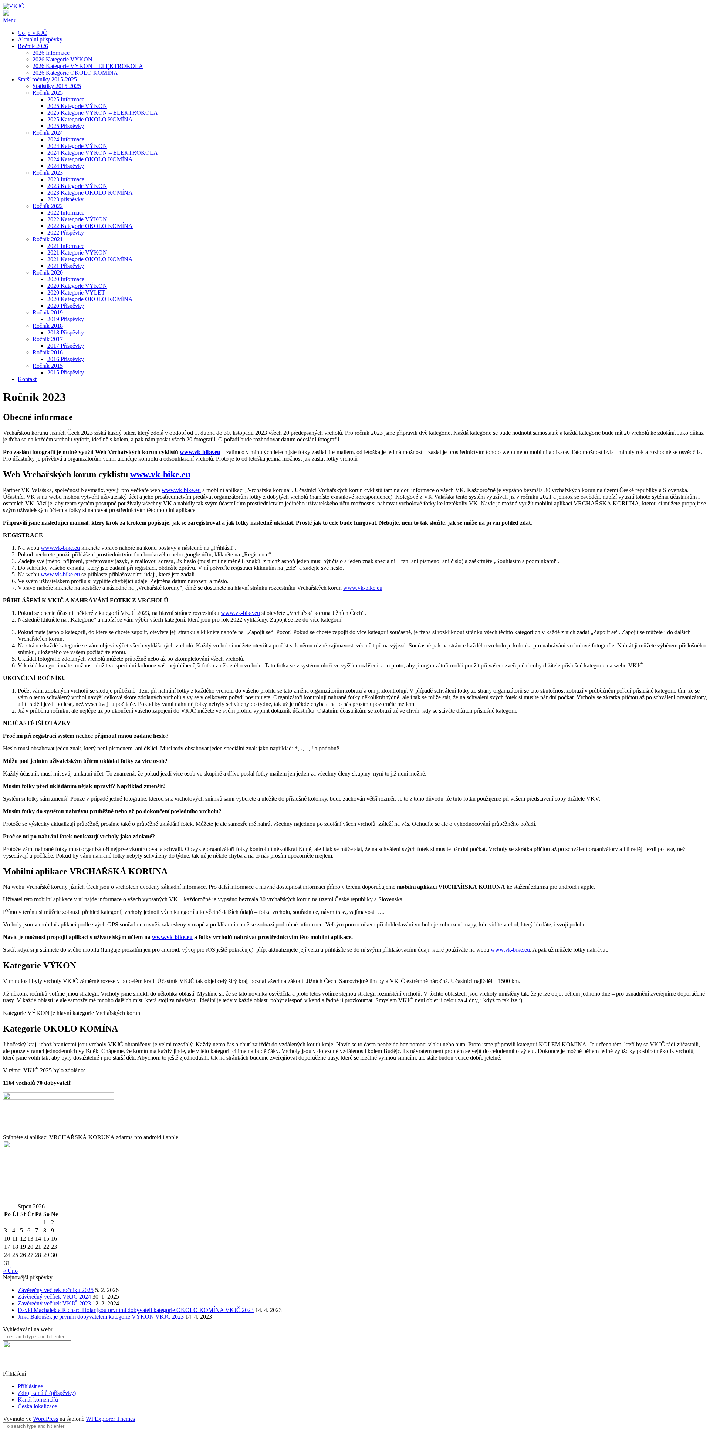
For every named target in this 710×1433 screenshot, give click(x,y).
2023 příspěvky (65, 199)
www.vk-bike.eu (200, 452)
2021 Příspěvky (65, 266)
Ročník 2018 (48, 326)
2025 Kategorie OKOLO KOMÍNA (90, 119)
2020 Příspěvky (65, 306)
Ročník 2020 (48, 272)
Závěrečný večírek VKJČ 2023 (54, 1303)
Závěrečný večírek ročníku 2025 (56, 1290)
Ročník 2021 (48, 239)
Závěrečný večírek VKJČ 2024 (54, 1297)
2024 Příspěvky (65, 166)
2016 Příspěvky (65, 359)
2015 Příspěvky (65, 372)
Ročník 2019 (48, 312)
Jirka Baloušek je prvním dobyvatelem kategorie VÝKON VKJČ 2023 (101, 1316)
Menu (10, 20)
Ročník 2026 (33, 46)
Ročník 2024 (48, 132)
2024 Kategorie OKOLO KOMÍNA (90, 159)
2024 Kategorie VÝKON (77, 146)
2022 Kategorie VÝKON (77, 219)
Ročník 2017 (48, 339)
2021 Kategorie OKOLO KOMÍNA (90, 259)
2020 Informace (65, 279)
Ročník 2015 (48, 366)
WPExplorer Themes (110, 1419)
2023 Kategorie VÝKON (77, 186)
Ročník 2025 (48, 93)
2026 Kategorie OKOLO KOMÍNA (75, 73)
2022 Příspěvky (65, 232)
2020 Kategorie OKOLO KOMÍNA (90, 299)
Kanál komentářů (38, 1399)
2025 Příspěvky (65, 126)
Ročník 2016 (48, 352)
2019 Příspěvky (65, 319)
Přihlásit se (30, 1386)
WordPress (45, 1419)
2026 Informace (51, 53)
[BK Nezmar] (6, 13)
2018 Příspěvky (65, 332)
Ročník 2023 (48, 172)
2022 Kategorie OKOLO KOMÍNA (90, 226)
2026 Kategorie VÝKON (62, 59)
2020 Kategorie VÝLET (76, 292)
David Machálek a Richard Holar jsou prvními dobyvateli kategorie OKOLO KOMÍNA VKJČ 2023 (136, 1310)
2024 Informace (65, 139)
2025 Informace (65, 99)
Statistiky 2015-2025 (57, 86)
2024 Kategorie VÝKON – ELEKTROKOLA (102, 152)
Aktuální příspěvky (40, 39)
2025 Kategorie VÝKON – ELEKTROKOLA (102, 113)
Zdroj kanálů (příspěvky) (47, 1393)
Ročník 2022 (48, 206)
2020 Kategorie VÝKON (77, 286)
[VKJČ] (13, 6)
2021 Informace (65, 246)
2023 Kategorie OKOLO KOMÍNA (90, 192)
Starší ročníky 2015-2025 (47, 79)
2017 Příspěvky (65, 346)
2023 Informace (65, 179)
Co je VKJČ (32, 33)
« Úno (10, 1271)
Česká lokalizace (37, 1406)
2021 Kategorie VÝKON (77, 252)
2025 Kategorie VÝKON (77, 106)
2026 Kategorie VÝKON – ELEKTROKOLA (88, 66)
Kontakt (27, 379)
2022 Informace (65, 212)
